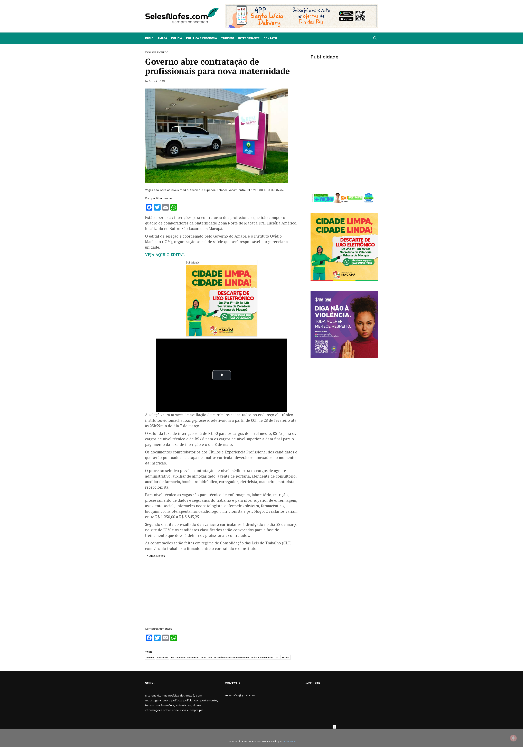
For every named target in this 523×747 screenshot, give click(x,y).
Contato (270, 38)
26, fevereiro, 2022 (155, 81)
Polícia (176, 38)
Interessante (248, 38)
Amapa (150, 657)
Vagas (285, 657)
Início (149, 38)
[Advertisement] (221, 594)
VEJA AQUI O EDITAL (164, 254)
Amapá (162, 38)
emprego (162, 657)
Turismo (227, 38)
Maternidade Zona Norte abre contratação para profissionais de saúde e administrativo (224, 657)
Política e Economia (201, 38)
